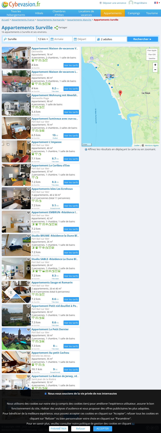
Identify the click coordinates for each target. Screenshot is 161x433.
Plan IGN (151, 54)
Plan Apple (151, 50)
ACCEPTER (103, 428)
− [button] (155, 70)
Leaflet (136, 145)
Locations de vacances (86, 13)
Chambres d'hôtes (59, 13)
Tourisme (152, 13)
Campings (134, 13)
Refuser (80, 428)
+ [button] (155, 65)
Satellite (152, 58)
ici (133, 423)
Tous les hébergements (16, 13)
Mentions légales (152, 145)
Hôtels (39, 13)
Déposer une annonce (114, 2)
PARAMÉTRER (59, 428)
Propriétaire (140, 2)
